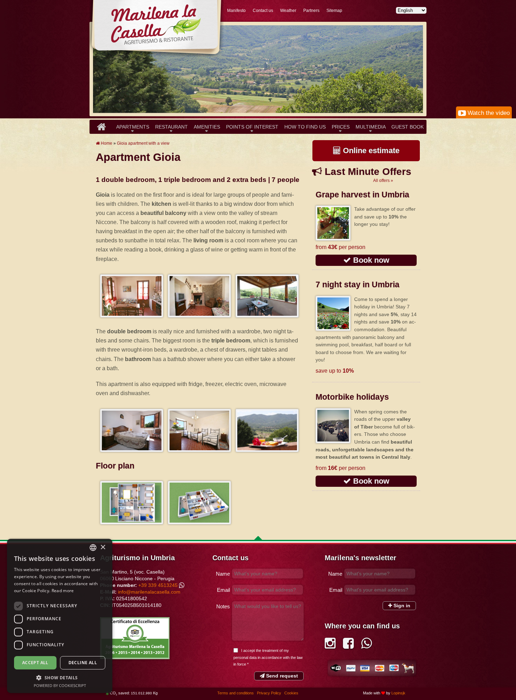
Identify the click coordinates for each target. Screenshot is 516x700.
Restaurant (171, 127)
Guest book (407, 127)
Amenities (207, 127)
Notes (223, 606)
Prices (341, 127)
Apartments (132, 127)
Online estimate (370, 150)
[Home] (101, 127)
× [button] (102, 547)
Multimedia (371, 127)
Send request (281, 676)
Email (223, 590)
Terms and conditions (236, 693)
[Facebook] (348, 645)
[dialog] (59, 616)
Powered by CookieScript (60, 685)
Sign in (401, 605)
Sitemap (334, 10)
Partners (311, 10)
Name (223, 574)
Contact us (263, 10)
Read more (63, 591)
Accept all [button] (35, 663)
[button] (59, 677)
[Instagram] (330, 645)
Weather (288, 10)
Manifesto (236, 10)
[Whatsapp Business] (366, 645)
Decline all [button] (82, 663)
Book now (370, 260)
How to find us (305, 127)
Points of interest (252, 127)
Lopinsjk (398, 693)
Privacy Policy (269, 693)
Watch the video (488, 113)
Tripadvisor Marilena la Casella (135, 638)
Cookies (291, 693)
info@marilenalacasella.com (149, 592)
